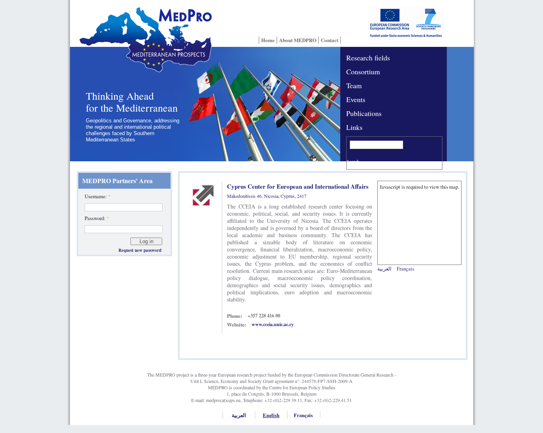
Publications (364, 113)
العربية (384, 268)
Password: (97, 218)
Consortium (363, 71)
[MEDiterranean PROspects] (143, 44)
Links (354, 127)
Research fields (368, 57)
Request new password (139, 250)
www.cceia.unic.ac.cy (273, 324)
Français (405, 268)
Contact (329, 40)
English (271, 415)
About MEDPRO (297, 40)
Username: (98, 196)
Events (355, 99)
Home (268, 40)
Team (354, 85)
